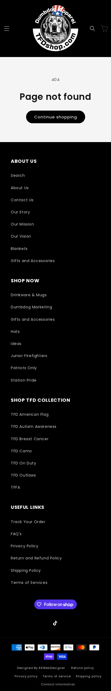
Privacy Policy (24, 546)
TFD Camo (21, 451)
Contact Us (22, 200)
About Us (20, 188)
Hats (15, 331)
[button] (7, 28)
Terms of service (57, 676)
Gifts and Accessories (33, 260)
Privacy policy (26, 676)
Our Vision (21, 236)
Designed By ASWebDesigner (41, 668)
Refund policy (82, 668)
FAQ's (16, 534)
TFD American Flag (29, 414)
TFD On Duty (23, 463)
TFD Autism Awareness (34, 426)
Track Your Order (28, 521)
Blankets (19, 248)
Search (18, 175)
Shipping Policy (26, 570)
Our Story (20, 212)
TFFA (15, 487)
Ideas (16, 343)
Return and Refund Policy (36, 558)
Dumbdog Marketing (31, 307)
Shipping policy (89, 676)
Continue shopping (55, 117)
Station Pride (24, 380)
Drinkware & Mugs (29, 295)
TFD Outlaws (23, 475)
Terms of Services (29, 582)
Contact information (58, 684)
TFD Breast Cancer (29, 439)
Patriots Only (24, 368)
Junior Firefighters (29, 355)
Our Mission (22, 224)
